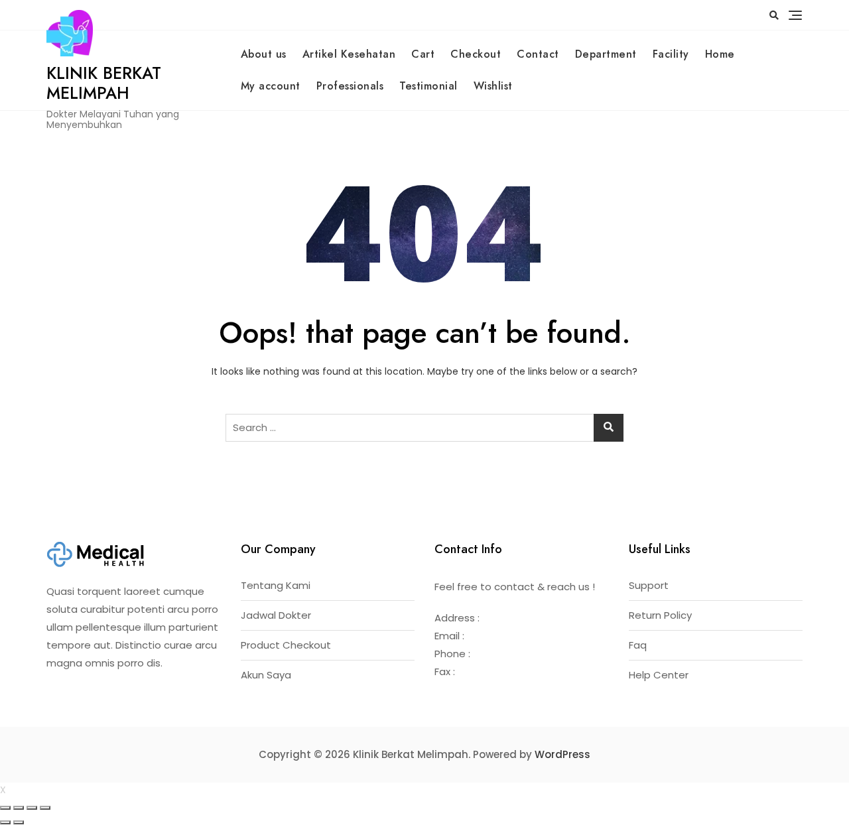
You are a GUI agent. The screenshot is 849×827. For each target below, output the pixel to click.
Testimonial (428, 86)
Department (606, 54)
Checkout (475, 54)
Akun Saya (266, 675)
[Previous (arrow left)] (5, 822)
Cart (422, 54)
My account (270, 86)
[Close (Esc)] (5, 808)
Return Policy (660, 615)
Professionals (350, 86)
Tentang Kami (275, 585)
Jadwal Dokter (276, 615)
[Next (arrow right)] (18, 822)
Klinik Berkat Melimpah (103, 83)
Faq (638, 645)
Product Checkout (286, 645)
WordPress (562, 754)
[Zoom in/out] (45, 808)
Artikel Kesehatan (349, 54)
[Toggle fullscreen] (32, 808)
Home (720, 54)
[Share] (18, 808)
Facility (671, 54)
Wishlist (493, 86)
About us (264, 54)
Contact (538, 54)
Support (649, 585)
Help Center (658, 675)
